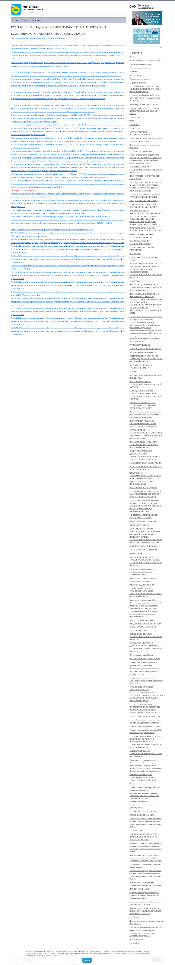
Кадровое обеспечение (137, 83)
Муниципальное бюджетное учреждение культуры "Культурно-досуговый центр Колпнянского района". (144, 895)
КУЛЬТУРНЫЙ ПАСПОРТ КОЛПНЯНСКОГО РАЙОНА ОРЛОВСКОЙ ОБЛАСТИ (145, 169)
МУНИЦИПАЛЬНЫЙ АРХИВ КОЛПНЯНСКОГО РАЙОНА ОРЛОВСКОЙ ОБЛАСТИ (145, 636)
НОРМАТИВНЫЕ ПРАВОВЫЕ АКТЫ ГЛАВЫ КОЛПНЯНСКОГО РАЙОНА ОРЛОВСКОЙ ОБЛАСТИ (143, 444)
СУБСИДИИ (134, 917)
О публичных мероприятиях (140, 784)
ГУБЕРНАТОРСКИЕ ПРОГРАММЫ (143, 550)
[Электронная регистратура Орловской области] (146, 43)
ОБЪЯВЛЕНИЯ (135, 254)
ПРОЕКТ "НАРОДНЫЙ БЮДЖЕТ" (143, 620)
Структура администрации (139, 68)
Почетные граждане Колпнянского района (145, 61)
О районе (132, 57)
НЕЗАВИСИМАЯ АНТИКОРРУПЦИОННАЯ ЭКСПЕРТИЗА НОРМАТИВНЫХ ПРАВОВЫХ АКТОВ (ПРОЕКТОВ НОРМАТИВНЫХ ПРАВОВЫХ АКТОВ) (145, 478)
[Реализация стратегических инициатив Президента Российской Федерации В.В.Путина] (147, 24)
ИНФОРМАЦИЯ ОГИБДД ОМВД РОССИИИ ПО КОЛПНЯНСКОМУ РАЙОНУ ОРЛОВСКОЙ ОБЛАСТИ (142, 423)
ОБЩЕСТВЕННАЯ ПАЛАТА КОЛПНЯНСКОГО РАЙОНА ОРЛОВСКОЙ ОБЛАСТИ (145, 384)
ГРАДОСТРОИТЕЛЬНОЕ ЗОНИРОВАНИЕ (145, 463)
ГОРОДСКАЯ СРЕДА (137, 630)
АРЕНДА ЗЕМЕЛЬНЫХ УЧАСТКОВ (143, 201)
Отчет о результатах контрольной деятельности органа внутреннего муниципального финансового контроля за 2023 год (52, 230)
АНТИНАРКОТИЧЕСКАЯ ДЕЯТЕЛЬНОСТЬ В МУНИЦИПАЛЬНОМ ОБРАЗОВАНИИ (145, 753)
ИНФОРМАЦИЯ (135, 554)
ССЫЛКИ (133, 372)
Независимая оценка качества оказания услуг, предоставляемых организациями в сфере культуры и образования (145, 414)
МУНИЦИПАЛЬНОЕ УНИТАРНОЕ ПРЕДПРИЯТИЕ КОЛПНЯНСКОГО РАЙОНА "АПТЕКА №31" (143, 837)
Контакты (36, 20)
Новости (25, 20)
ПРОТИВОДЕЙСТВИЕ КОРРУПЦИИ (143, 105)
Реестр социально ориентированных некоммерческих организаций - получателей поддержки (146, 680)
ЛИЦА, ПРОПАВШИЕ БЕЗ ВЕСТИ (142, 352)
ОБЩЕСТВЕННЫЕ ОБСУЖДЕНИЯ (143, 488)
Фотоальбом (134, 943)
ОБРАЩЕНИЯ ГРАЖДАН (139, 525)
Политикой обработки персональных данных (105, 953)
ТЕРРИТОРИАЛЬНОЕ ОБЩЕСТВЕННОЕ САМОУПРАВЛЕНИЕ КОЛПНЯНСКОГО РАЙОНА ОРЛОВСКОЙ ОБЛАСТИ (145, 494)
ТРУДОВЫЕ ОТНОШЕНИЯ (140, 345)
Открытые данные (136, 939)
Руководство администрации (140, 64)
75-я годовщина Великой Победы (141, 655)
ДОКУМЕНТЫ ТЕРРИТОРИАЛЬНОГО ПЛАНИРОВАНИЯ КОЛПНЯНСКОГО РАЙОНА (144, 111)
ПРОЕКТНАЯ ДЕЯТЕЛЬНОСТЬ (141, 585)
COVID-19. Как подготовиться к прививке (145, 726)
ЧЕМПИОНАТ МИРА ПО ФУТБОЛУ (143, 546)
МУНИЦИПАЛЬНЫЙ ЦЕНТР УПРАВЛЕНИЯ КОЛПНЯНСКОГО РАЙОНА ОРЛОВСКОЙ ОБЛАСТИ (142, 777)
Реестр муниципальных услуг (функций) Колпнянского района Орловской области (39, 38)
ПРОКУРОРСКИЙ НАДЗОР (139, 889)
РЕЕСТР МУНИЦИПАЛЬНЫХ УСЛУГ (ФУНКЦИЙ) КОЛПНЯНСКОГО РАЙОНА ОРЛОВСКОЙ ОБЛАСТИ (145, 89)
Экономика (133, 72)
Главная (16, 20)
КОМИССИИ (134, 281)
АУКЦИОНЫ (134, 125)
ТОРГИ (132, 121)
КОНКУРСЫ (134, 128)
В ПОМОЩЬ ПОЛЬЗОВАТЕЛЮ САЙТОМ (145, 349)
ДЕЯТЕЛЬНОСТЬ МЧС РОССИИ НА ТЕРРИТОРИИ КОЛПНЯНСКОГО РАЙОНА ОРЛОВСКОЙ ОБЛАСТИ (146, 358)
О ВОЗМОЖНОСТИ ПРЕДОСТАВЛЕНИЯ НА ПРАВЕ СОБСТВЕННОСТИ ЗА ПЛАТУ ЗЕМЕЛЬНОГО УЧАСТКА (145, 911)
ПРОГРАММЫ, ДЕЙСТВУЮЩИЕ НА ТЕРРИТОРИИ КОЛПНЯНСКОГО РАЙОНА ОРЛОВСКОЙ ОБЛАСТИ (146, 287)
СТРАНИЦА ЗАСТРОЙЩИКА (140, 151)
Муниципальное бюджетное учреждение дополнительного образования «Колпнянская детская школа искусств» (144, 665)
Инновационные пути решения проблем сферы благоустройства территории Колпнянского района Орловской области (145, 858)
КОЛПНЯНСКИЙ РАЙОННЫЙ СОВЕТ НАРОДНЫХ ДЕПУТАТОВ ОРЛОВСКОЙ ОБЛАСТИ (145, 98)
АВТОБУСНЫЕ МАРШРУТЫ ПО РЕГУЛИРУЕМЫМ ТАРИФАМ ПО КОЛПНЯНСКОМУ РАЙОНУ (142, 405)
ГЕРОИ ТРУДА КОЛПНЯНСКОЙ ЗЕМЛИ (145, 716)
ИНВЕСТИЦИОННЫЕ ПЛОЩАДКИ (143, 521)
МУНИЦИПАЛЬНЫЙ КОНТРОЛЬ (142, 815)
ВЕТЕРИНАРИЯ (135, 830)
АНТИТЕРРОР (135, 117)
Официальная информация (139, 79)
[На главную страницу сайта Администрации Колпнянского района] (68, 10)
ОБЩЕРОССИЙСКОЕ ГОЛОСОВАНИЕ (144, 659)
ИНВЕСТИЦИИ (135, 75)
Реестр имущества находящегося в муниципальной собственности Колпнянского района (142, 572)
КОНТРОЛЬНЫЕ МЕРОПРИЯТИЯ (142, 811)
